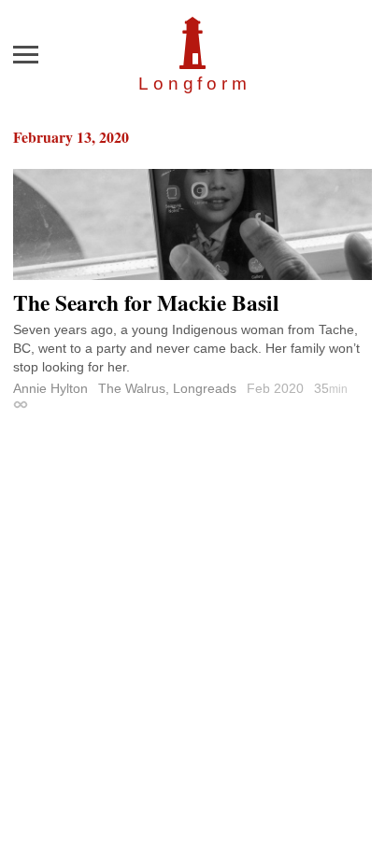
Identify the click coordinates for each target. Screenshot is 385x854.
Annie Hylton (50, 388)
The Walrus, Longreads (167, 388)
